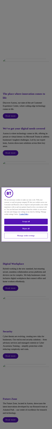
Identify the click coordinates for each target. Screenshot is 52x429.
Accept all (26, 221)
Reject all (26, 229)
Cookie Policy (23, 214)
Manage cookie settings (26, 235)
